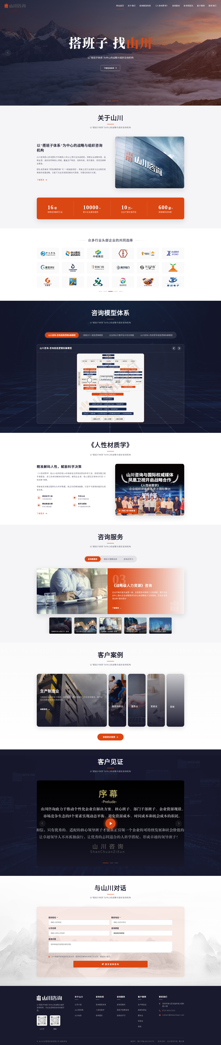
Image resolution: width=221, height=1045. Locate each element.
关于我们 (132, 6)
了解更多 (40, 180)
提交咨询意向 (112, 964)
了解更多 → (117, 606)
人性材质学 (100, 1010)
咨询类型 (115, 928)
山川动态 (78, 1015)
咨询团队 (99, 1015)
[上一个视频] (42, 823)
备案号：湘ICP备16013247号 (142, 1041)
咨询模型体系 (145, 6)
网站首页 (120, 6)
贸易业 (140, 1021)
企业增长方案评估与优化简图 (121, 335)
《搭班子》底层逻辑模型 (92, 335)
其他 (139, 1026)
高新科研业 (142, 1010)
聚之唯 (181, 1041)
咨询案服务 (92, 559)
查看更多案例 (109, 737)
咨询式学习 (128, 559)
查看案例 (43, 709)
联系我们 (212, 6)
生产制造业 (142, 1005)
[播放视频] (110, 823)
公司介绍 (78, 1005)
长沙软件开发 (172, 1041)
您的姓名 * (53, 918)
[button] (8, 53)
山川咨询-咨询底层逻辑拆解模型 (62, 335)
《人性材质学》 (161, 6)
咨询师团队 (188, 6)
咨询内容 (52, 939)
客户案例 (201, 6)
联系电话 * (116, 918)
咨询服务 (176, 6)
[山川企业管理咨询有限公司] (15, 5)
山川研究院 (79, 1010)
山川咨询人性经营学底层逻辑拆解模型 (156, 335)
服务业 (140, 1015)
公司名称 (52, 928)
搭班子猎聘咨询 (110, 559)
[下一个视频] (178, 823)
